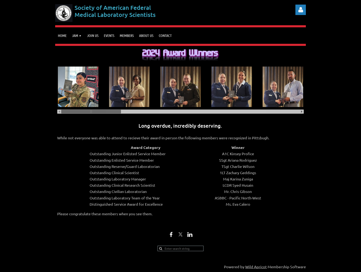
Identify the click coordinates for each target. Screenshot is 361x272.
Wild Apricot (256, 266)
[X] (180, 234)
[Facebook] (171, 234)
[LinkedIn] (190, 234)
